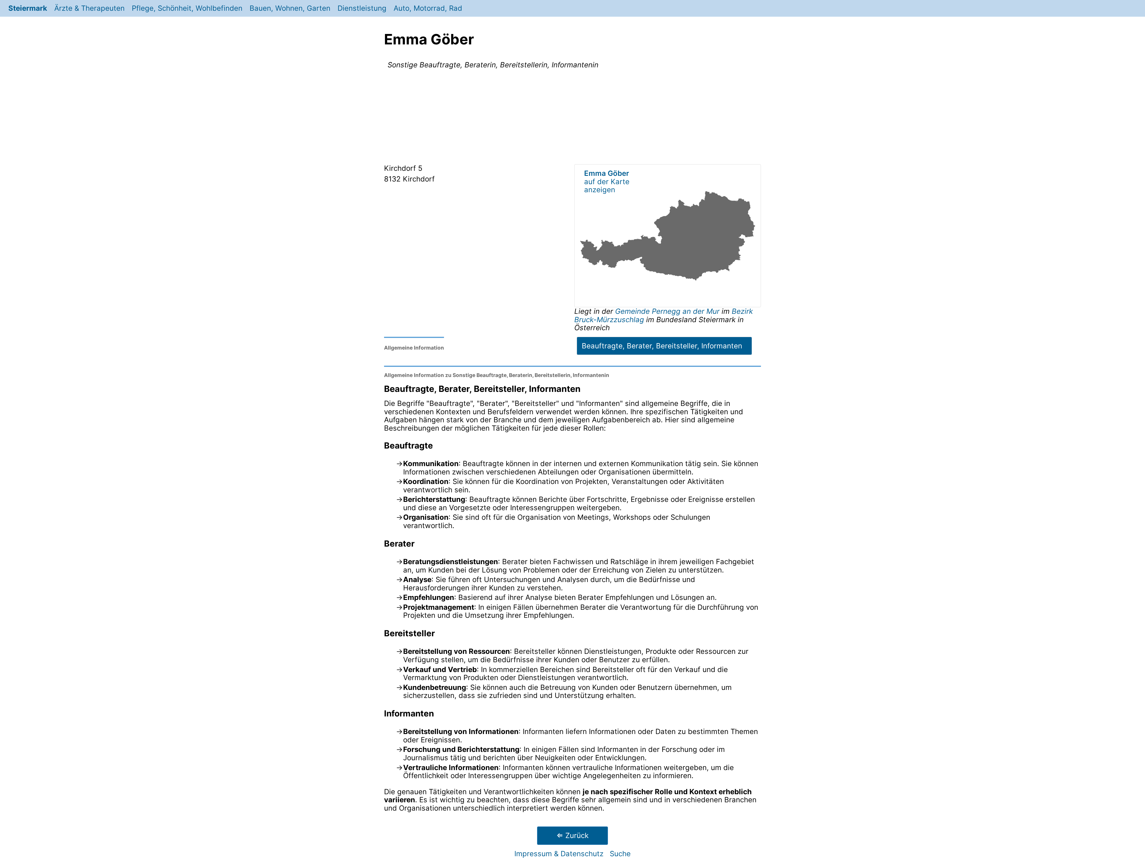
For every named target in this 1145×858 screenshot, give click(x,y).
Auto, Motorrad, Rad (428, 8)
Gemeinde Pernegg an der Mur (668, 311)
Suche (620, 853)
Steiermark (27, 8)
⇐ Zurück (572, 835)
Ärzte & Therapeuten (89, 8)
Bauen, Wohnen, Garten (290, 8)
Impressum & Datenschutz (559, 853)
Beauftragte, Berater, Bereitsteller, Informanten (662, 346)
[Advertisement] (572, 117)
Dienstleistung (362, 8)
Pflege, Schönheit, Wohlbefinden (187, 8)
